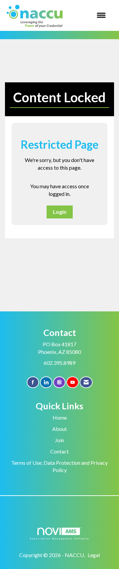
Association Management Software (59, 538)
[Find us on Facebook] (33, 382)
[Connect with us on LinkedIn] (46, 382)
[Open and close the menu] (89, 15)
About (59, 429)
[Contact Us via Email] (86, 382)
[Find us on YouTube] (72, 382)
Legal (94, 555)
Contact (59, 451)
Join (59, 440)
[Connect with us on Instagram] (59, 382)
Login (59, 211)
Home (60, 417)
